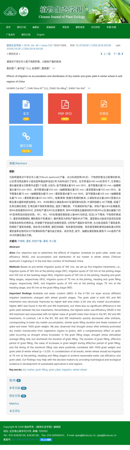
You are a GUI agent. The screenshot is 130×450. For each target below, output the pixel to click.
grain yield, (55, 369)
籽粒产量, (37, 241)
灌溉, (46, 241)
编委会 (35, 27)
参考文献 (17, 388)
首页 (8, 27)
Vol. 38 (34, 45)
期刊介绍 (21, 27)
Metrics (14, 403)
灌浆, (29, 241)
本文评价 (14, 411)
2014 (26, 45)
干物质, (22, 241)
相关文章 (17, 395)
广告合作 (10, 34)
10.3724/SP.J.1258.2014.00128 (93, 45)
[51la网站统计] (46, 439)
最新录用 (80, 27)
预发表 (65, 27)
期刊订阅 (26, 34)
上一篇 (107, 53)
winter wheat (80, 369)
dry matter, (29, 369)
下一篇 (117, 53)
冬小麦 (52, 241)
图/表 (14, 380)
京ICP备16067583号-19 (25, 439)
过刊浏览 (95, 27)
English (41, 34)
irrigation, (67, 369)
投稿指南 (50, 27)
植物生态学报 (14, 45)
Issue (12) (46, 45)
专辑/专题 (111, 27)
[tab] (65, 163)
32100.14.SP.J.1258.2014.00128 (25, 48)
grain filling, (42, 369)
